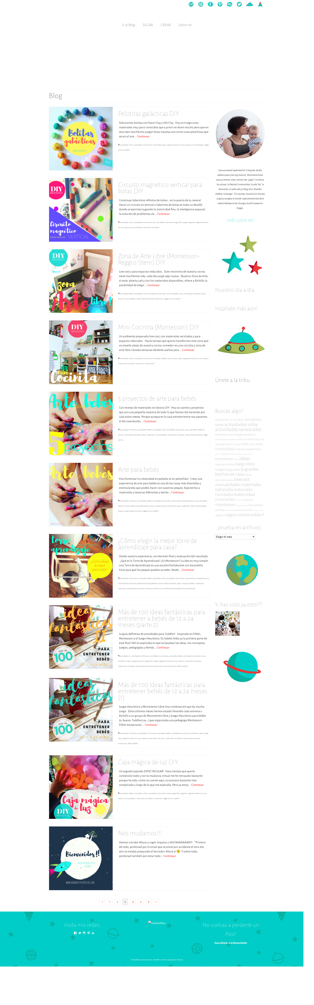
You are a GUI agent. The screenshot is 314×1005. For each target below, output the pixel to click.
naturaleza (241, 505)
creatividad (157, 145)
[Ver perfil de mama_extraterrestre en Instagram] (84, 933)
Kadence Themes (176, 960)
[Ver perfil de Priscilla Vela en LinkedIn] (93, 933)
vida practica (149, 364)
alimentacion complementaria (183, 501)
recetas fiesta (259, 510)
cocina (170, 358)
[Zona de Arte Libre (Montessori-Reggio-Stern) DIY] (81, 280)
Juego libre (178, 222)
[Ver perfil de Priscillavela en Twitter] (79, 933)
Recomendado (175, 589)
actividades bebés (126, 294)
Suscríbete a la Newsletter (230, 942)
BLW (132, 506)
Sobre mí (185, 25)
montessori (159, 299)
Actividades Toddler (160, 358)
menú (237, 500)
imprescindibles (188, 583)
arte (154, 222)
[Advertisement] (157, 57)
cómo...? (218, 454)
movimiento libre (169, 666)
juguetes (191, 222)
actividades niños (126, 145)
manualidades (198, 145)
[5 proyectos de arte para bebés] (81, 423)
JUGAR (148, 25)
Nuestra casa (159, 589)
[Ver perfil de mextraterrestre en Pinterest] (88, 933)
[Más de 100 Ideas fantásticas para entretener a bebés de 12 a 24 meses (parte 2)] (81, 636)
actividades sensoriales (143, 145)
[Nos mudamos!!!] (81, 857)
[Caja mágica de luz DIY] (81, 786)
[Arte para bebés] (81, 494)
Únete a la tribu (232, 380)
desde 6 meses (149, 506)
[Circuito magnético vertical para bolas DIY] (81, 209)
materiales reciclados (151, 227)
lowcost (189, 145)
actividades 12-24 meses (159, 656)
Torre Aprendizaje (188, 589)
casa (181, 294)
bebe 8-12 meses (124, 506)
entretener (169, 222)
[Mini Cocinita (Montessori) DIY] (81, 351)
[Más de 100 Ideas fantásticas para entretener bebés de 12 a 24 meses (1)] (81, 709)
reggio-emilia (169, 299)
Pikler (167, 589)
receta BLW (235, 510)
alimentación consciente (127, 583)
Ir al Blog (128, 25)
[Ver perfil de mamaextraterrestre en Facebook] (75, 933)
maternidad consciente (145, 299)
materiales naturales (176, 435)
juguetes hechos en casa (176, 145)
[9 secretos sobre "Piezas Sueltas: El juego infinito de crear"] (227, 623)
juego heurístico (138, 661)
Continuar (143, 136)
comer (175, 358)
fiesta (236, 459)
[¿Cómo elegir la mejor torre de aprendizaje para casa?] (81, 565)
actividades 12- (125, 656)
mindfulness (247, 500)
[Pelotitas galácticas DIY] (81, 138)
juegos (185, 222)
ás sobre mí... (244, 220)
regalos (219, 515)
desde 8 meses (161, 506)
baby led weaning (144, 583)
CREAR (166, 25)
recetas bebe (246, 510)
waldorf (127, 150)
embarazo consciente (244, 454)
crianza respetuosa (247, 449)
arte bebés (160, 222)
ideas (164, 145)
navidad (250, 505)
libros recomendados (198, 506)
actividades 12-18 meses (129, 430)
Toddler (156, 511)
